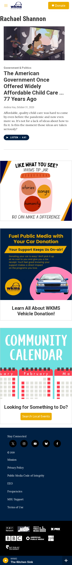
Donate (60, 5)
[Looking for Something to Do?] (36, 363)
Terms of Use (15, 507)
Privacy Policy (15, 467)
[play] (5, 560)
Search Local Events (36, 416)
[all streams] (67, 560)
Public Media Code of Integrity (25, 475)
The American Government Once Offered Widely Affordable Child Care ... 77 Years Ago (34, 86)
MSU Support (15, 499)
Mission (12, 459)
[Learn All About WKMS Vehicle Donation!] (36, 264)
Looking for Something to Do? (36, 407)
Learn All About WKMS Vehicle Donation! (36, 310)
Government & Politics (17, 67)
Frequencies (14, 491)
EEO (10, 483)
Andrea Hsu (10, 107)
